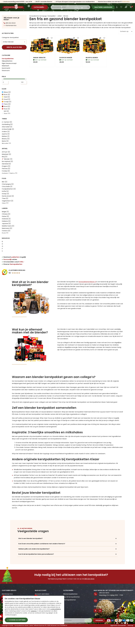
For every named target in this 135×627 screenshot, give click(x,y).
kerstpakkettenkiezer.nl (87, 282)
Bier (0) (4, 182)
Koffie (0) (5, 191)
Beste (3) (5, 141)
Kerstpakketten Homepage (38, 16)
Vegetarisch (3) (7, 201)
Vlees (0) (5, 203)
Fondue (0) (6, 171)
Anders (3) (6, 131)
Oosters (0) (6, 231)
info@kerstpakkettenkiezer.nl (110, 599)
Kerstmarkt (6, 68)
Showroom (6, 70)
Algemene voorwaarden (118, 625)
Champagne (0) (8, 184)
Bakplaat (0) (6, 154)
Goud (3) (7, 99)
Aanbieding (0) (7, 124)
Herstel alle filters (14, 47)
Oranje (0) (7, 102)
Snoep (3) (5, 194)
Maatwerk (5, 66)
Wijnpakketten (7, 61)
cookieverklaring (55, 609)
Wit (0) (6, 111)
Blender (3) (8, 159)
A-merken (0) (7, 122)
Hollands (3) (6, 219)
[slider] (2, 79)
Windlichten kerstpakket (23, 469)
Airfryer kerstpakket (21, 475)
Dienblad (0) (6, 164)
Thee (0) (5, 198)
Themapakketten (69, 600)
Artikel (59, 16)
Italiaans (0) (6, 221)
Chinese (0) (6, 214)
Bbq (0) (4, 157)
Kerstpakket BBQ (20, 481)
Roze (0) (7, 109)
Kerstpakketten (8, 59)
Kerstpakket (52, 16)
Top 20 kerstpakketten (71, 597)
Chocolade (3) (7, 186)
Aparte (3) (6, 134)
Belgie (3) (5, 212)
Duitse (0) (5, 216)
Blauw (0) (7, 92)
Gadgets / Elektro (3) (9, 173)
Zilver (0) (7, 114)
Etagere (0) (6, 166)
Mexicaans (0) (7, 228)
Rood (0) (7, 106)
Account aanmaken (42, 594)
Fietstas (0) (6, 169)
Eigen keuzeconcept (9, 63)
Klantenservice (11, 25)
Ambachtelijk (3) (8, 129)
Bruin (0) (7, 94)
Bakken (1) (5, 136)
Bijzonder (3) (6, 143)
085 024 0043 (10, 23)
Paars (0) (7, 104)
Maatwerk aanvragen (103, 7)
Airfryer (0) (6, 152)
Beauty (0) (6, 139)
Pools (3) (5, 233)
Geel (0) (7, 97)
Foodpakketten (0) (9, 189)
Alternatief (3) (7, 127)
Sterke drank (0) (8, 196)
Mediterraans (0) (8, 226)
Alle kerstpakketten (70, 594)
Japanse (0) (6, 223)
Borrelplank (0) (7, 161)
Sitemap (130, 625)
